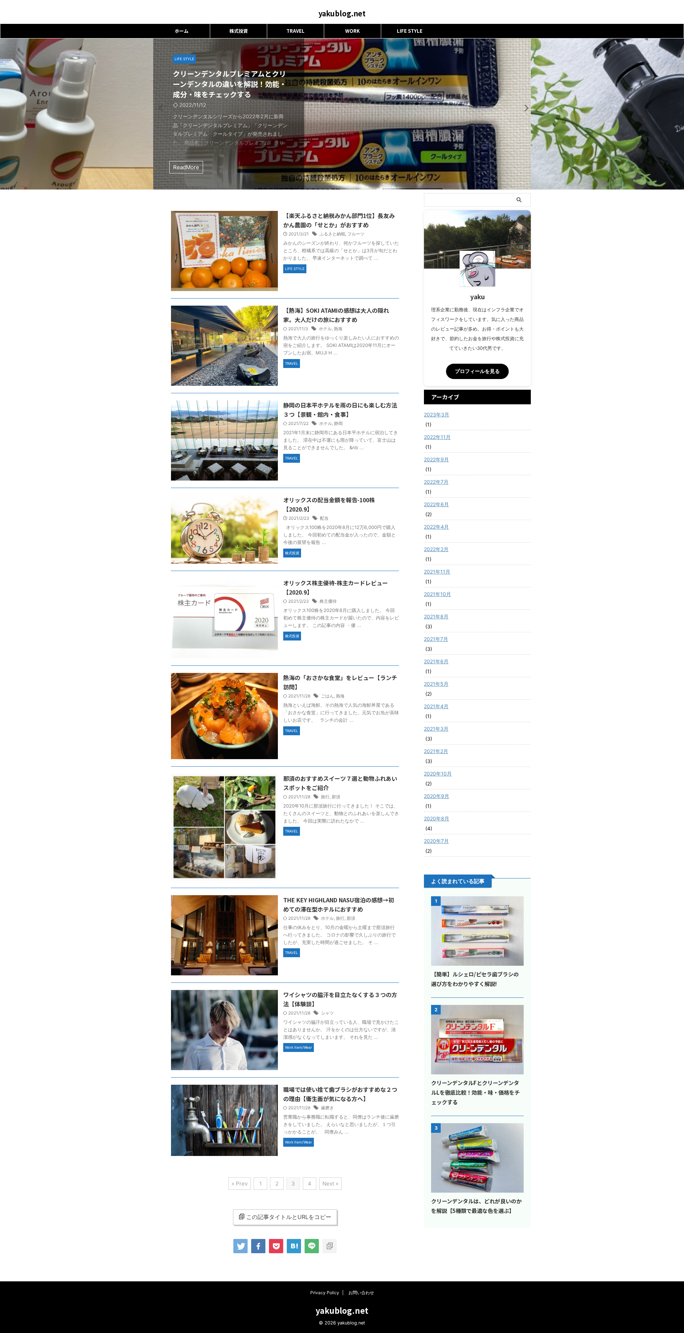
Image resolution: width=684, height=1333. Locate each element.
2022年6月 (436, 504)
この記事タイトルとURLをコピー (288, 1216)
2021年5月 (436, 684)
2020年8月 (436, 818)
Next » (330, 1183)
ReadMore (564, 167)
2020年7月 (436, 841)
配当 (324, 518)
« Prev (240, 1183)
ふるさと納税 (332, 234)
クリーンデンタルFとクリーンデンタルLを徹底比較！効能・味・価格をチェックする (475, 1092)
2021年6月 (436, 661)
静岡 (338, 423)
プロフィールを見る (477, 371)
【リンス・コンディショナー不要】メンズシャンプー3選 (607, 78)
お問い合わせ (361, 1292)
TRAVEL (295, 30)
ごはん (327, 696)
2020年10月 (438, 774)
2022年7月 (436, 482)
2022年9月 (436, 459)
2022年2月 (436, 549)
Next (524, 107)
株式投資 (238, 30)
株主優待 (328, 601)
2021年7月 (436, 639)
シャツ (327, 1013)
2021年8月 (436, 616)
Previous (159, 107)
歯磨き (327, 1107)
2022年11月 (437, 437)
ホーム (181, 30)
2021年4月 (436, 706)
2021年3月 (436, 729)
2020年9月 (436, 796)
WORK (352, 30)
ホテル (325, 328)
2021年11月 (437, 572)
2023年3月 (436, 414)
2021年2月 (436, 751)
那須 (336, 796)
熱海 (338, 328)
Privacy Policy (324, 1292)
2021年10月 (437, 594)
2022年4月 (436, 527)
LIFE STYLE (410, 30)
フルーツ (355, 234)
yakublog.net (342, 13)
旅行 (325, 796)
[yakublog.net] (294, 1246)
